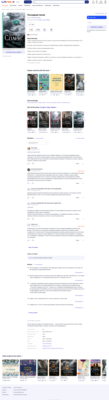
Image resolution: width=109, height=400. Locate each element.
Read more (87, 392)
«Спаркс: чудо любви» (43, 20)
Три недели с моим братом (95, 379)
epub (43, 348)
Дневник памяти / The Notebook (10, 379)
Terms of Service (17, 389)
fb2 (46, 348)
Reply (77, 163)
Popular (20, 5)
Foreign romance (42, 102)
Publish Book (56, 5)
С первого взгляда (55, 129)
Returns (4, 394)
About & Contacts (6, 389)
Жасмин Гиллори (43, 93)
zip (62, 348)
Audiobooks (27, 5)
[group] (56, 148)
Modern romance (57, 102)
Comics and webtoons (37, 5)
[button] (31, 29)
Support (4, 392)
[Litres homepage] (8, 2)
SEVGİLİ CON (81, 379)
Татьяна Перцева (46, 343)
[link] (54, 148)
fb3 (48, 348)
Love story (49, 102)
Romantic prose (66, 102)
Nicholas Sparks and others (95, 380)
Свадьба (29, 129)
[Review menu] (83, 163)
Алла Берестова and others (56, 93)
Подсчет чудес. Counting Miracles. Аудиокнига (28, 379)
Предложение (42, 91)
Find (87, 2)
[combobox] (59, 2)
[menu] (18, 1)
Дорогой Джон (31, 91)
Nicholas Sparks (31, 93)
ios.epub (52, 348)
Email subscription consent (20, 396)
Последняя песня (77, 129)
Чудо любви (65, 129)
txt (60, 348)
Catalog (29, 2)
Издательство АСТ (47, 346)
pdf (59, 348)
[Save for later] (36, 76)
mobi (56, 348)
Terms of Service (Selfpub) (20, 392)
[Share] (106, 13)
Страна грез (67, 91)
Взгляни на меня (80, 91)
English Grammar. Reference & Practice (56, 91)
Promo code (5, 5)
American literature (32, 102)
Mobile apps (48, 5)
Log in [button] (30, 258)
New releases (13, 5)
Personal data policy (18, 394)
